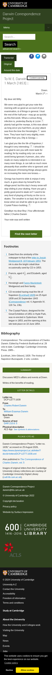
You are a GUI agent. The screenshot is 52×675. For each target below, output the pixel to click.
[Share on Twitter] (37, 56)
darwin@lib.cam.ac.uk (14, 490)
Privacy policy (10, 506)
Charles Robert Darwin (15, 405)
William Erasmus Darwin (16, 411)
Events (6, 646)
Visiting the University (13, 630)
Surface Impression (23, 512)
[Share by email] (44, 56)
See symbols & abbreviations (26, 429)
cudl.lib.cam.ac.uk (12, 477)
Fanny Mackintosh (33, 283)
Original (8, 64)
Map (5, 635)
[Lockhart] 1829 (27, 295)
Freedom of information (14, 598)
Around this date (12, 70)
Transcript (9, 58)
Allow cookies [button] (27, 670)
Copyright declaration (13, 501)
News (5, 641)
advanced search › (12, 49)
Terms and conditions (13, 603)
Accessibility (9, 593)
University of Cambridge (17, 495)
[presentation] (25, 273)
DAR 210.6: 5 (10, 423)
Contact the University (13, 589)
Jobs (5, 651)
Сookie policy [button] (11, 663)
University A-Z (10, 584)
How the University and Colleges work (21, 625)
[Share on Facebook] (31, 56)
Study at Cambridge (13, 610)
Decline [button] (9, 670)
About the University (14, 619)
